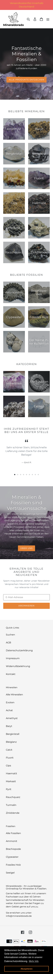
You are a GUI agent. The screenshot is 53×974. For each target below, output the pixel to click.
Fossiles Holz (13, 864)
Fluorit (10, 757)
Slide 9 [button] (38, 474)
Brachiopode (13, 849)
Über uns (26, 548)
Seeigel (10, 872)
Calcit (9, 749)
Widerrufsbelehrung (18, 666)
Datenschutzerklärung (19, 650)
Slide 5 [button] (26, 474)
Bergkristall (12, 734)
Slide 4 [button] (23, 474)
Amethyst (12, 718)
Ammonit (11, 841)
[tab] (14, 474)
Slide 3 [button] (20, 474)
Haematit (11, 773)
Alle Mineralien (14, 694)
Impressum (13, 658)
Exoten (10, 702)
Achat (9, 710)
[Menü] (48, 19)
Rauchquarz (13, 797)
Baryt (9, 726)
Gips (8, 765)
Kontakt (10, 674)
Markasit (11, 781)
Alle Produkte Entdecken (26, 79)
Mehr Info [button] (34, 961)
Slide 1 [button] (14, 474)
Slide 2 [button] (17, 474)
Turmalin (11, 805)
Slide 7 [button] (32, 474)
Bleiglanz (11, 742)
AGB (8, 642)
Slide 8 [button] (35, 474)
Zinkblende (12, 813)
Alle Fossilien (13, 833)
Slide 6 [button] (29, 474)
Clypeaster (12, 857)
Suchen (10, 634)
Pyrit (8, 789)
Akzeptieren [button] (27, 969)
